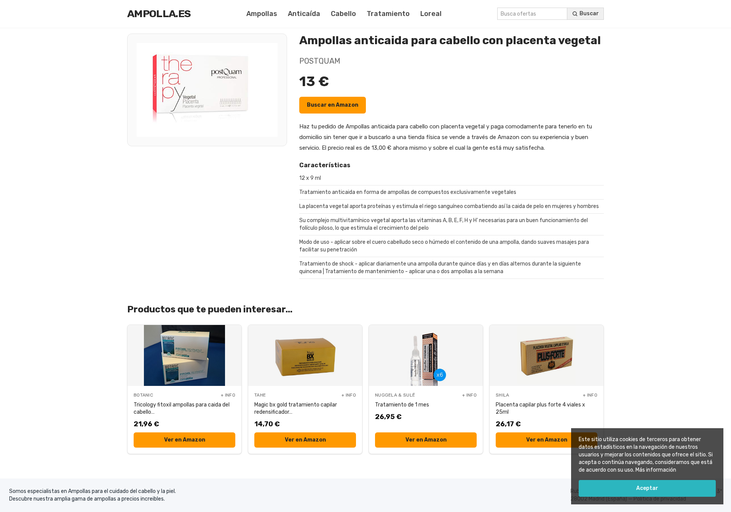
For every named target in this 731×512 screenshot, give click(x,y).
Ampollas (261, 14)
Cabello (343, 14)
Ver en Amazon (184, 440)
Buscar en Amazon (332, 105)
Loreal (431, 14)
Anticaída (304, 14)
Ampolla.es (159, 14)
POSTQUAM (319, 61)
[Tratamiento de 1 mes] (426, 355)
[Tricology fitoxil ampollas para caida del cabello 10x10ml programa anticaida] (184, 355)
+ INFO (228, 395)
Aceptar (647, 488)
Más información (655, 470)
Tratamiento (388, 14)
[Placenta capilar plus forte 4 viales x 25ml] (546, 355)
